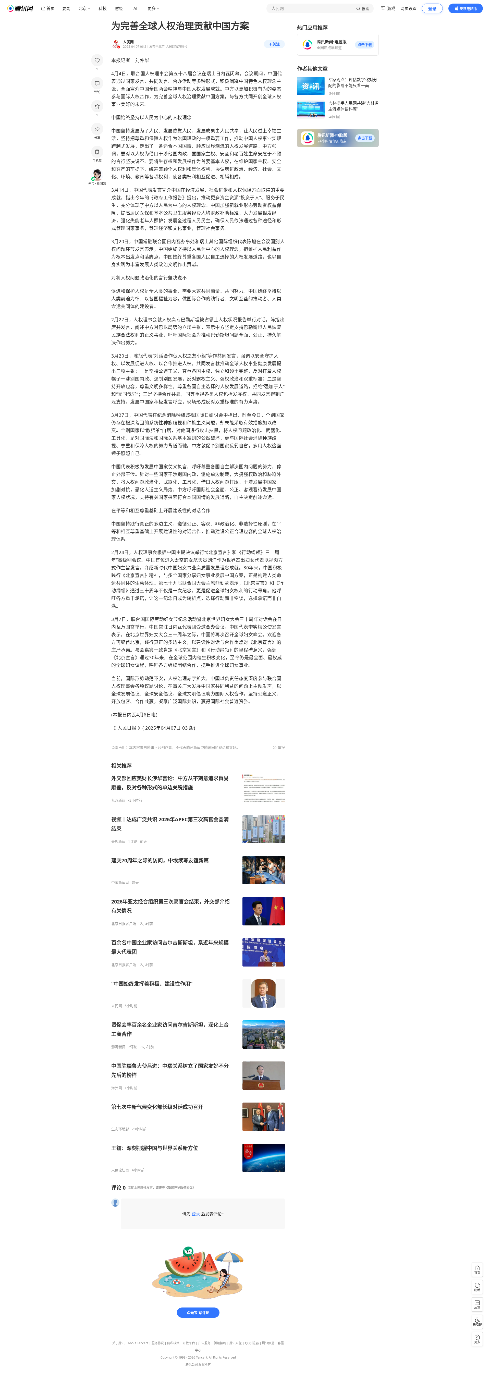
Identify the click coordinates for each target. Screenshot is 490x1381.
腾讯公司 (192, 1364)
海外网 (116, 1088)
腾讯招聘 (220, 1343)
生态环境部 (120, 1129)
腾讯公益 (235, 1343)
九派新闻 (118, 800)
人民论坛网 (120, 1170)
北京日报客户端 (123, 923)
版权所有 (205, 1364)
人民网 (116, 1006)
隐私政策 (173, 1343)
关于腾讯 (118, 1343)
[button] (364, 44)
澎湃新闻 (118, 1047)
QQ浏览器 (252, 1343)
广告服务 (204, 1343)
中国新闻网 (120, 882)
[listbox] (198, 967)
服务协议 (158, 1343)
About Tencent (138, 1343)
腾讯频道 (268, 1343)
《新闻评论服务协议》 (180, 1188)
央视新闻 (118, 841)
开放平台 (189, 1343)
